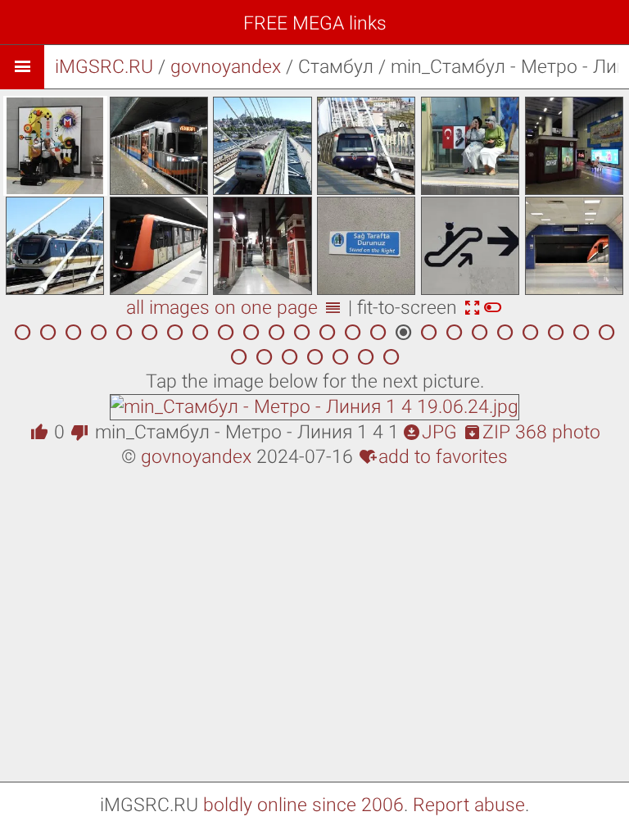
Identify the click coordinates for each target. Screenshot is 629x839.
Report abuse (469, 805)
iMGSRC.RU (104, 67)
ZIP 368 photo (531, 432)
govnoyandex (225, 67)
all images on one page (234, 308)
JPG (429, 432)
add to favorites (433, 457)
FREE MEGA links (315, 23)
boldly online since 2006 (303, 805)
